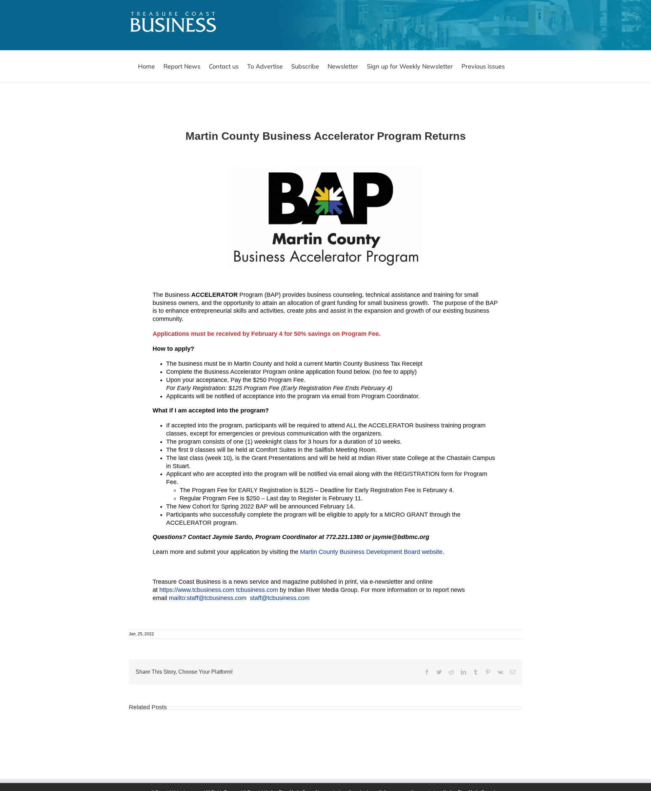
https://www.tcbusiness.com (197, 589)
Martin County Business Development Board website (371, 551)
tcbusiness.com (258, 589)
